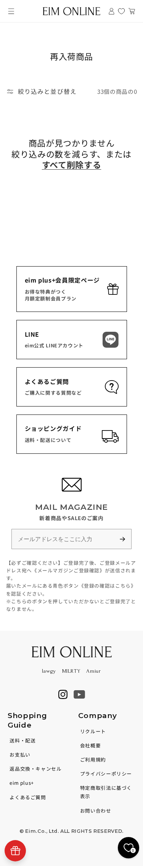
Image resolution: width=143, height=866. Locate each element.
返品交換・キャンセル (35, 768)
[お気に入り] (121, 11)
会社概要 (90, 745)
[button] (11, 11)
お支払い (20, 754)
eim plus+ (22, 782)
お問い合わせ (95, 810)
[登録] (126, 539)
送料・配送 (22, 740)
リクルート (93, 731)
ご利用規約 (93, 759)
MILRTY (71, 671)
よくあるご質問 (28, 797)
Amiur (93, 671)
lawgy (49, 671)
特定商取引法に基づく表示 (106, 792)
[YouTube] (79, 694)
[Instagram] (62, 694)
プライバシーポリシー (106, 773)
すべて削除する (71, 164)
